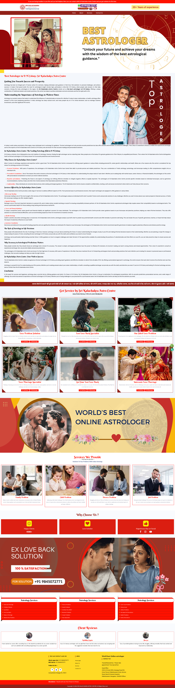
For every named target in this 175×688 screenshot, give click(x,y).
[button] (13, 31)
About (81, 13)
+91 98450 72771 (137, 262)
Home (74, 13)
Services (77, 644)
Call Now (25, 319)
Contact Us (99, 13)
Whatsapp (35, 319)
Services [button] (89, 13)
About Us (77, 641)
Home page (78, 638)
